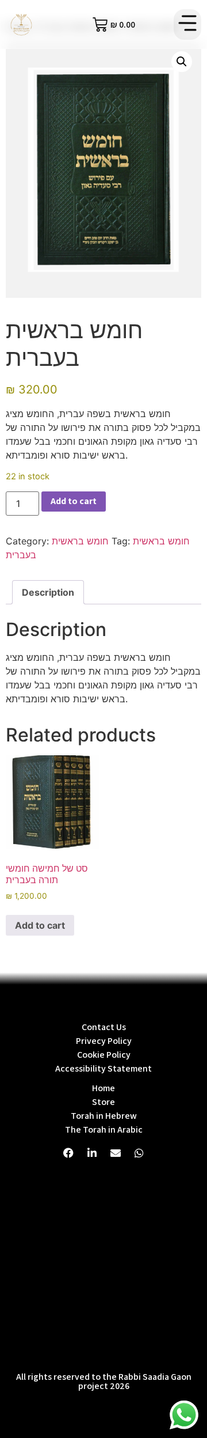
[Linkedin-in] (92, 1152)
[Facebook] (68, 1152)
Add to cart (74, 501)
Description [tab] (48, 592)
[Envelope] (115, 1152)
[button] (187, 24)
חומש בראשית (80, 541)
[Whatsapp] (139, 1152)
